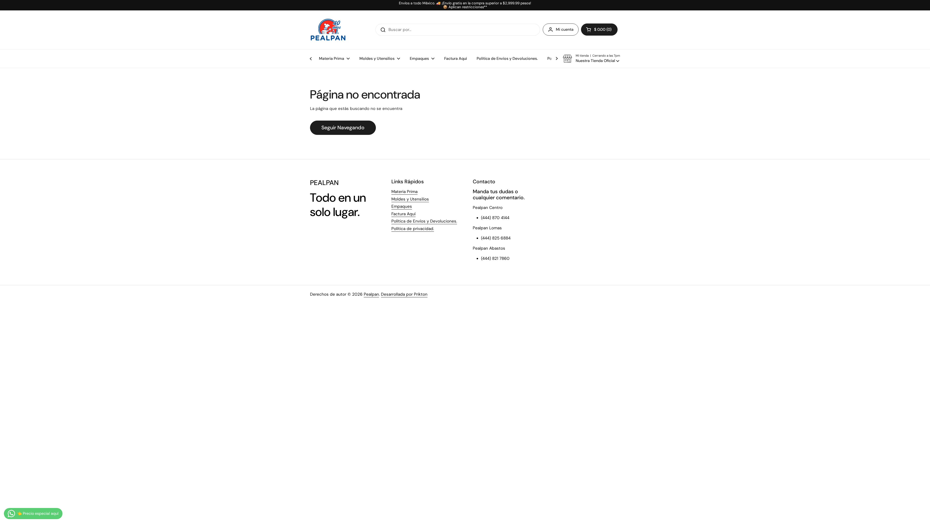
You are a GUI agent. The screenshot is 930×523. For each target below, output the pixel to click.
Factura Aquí (403, 213)
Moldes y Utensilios (410, 199)
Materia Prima (404, 191)
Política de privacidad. (412, 228)
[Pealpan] (328, 30)
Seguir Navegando (342, 127)
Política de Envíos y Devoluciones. (424, 221)
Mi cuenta (565, 29)
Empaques (401, 206)
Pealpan (371, 294)
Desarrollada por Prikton (404, 294)
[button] (599, 29)
